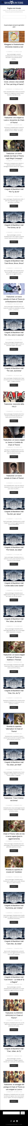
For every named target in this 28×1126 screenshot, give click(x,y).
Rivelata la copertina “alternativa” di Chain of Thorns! (14, 728)
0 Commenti (9, 124)
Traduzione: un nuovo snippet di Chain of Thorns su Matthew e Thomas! (14, 657)
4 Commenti (9, 51)
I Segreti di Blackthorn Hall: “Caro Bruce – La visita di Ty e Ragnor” (14, 979)
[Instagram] (17, 1121)
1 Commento (8, 89)
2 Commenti (9, 304)
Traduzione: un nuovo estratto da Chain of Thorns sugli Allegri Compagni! (14, 156)
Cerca (22, 1113)
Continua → (14, 62)
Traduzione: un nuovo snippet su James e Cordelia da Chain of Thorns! (14, 442)
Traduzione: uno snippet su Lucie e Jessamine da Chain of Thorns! (14, 120)
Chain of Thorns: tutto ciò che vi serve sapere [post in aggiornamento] (14, 836)
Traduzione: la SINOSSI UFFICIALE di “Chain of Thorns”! (14, 1015)
